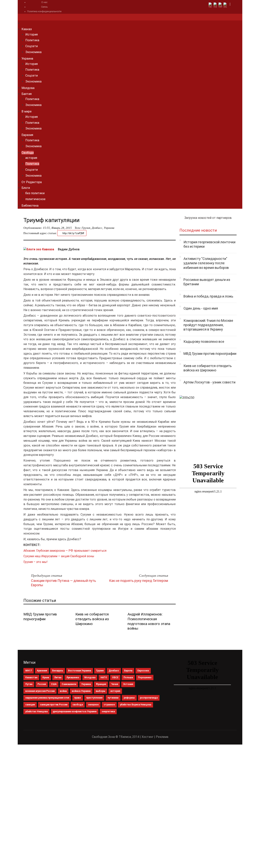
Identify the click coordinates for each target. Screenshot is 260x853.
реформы (129, 697)
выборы (100, 691)
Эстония (128, 684)
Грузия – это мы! (35, 562)
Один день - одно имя (200, 308)
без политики (35, 193)
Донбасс (97, 227)
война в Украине (81, 691)
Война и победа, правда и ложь (208, 296)
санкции (30, 704)
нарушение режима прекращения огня (47, 697)
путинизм (113, 697)
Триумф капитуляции (51, 220)
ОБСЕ (115, 677)
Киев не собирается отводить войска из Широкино (92, 619)
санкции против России (53, 704)
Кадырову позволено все (203, 342)
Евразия (27, 135)
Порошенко (145, 677)
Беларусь (57, 670)
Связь (44, 7)
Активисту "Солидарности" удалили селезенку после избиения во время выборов (206, 263)
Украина (27, 58)
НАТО (103, 677)
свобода (78, 704)
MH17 (28, 670)
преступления (94, 697)
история (31, 158)
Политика (32, 40)
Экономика (33, 52)
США (54, 684)
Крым (45, 677)
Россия (41, 684)
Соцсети (31, 46)
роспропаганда (149, 697)
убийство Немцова (36, 711)
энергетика (108, 711)
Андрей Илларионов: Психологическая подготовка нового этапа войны (149, 621)
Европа (128, 670)
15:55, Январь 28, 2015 (57, 227)
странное (109, 704)
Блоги (26, 188)
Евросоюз (143, 670)
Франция (101, 684)
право (77, 697)
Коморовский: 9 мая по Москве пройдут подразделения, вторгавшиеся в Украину (208, 325)
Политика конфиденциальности (44, 11)
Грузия (86, 227)
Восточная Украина (79, 670)
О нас (44, 2)
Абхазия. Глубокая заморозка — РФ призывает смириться (64, 550)
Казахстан (31, 677)
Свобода (28, 152)
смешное (93, 704)
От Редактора (32, 182)
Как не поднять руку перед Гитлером (138, 581)
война (63, 691)
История (31, 34)
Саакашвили (69, 684)
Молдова (28, 88)
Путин (28, 684)
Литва (57, 677)
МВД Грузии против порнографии (40, 616)
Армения (42, 670)
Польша (128, 677)
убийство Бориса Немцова (135, 704)
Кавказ (27, 29)
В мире (27, 111)
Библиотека (30, 205)
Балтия (27, 94)
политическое (35, 199)
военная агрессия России (40, 691)
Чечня (114, 684)
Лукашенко (72, 677)
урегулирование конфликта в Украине (75, 711)
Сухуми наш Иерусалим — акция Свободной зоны (58, 556)
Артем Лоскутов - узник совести (209, 382)
